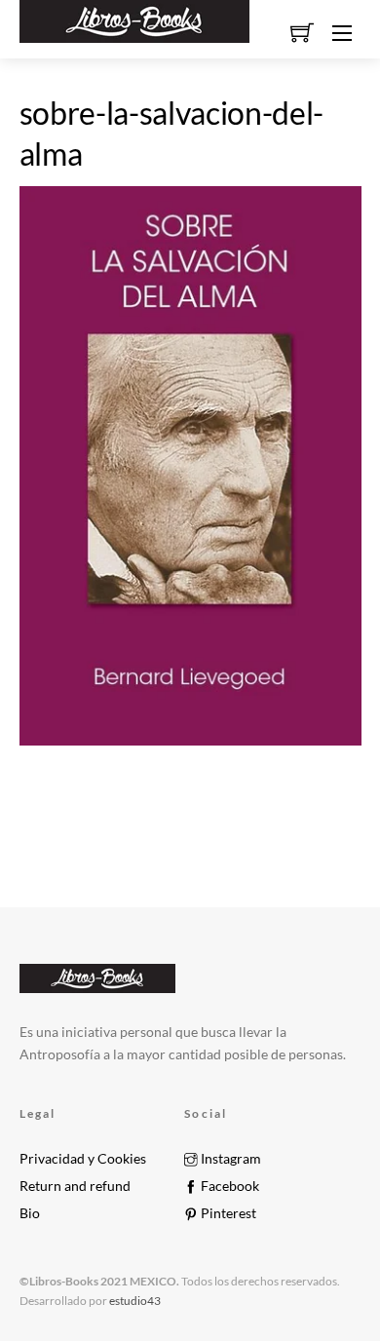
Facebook (228, 1186)
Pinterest (227, 1213)
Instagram (229, 1159)
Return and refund (75, 1186)
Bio (29, 1213)
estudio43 (134, 1300)
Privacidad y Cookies (82, 1159)
